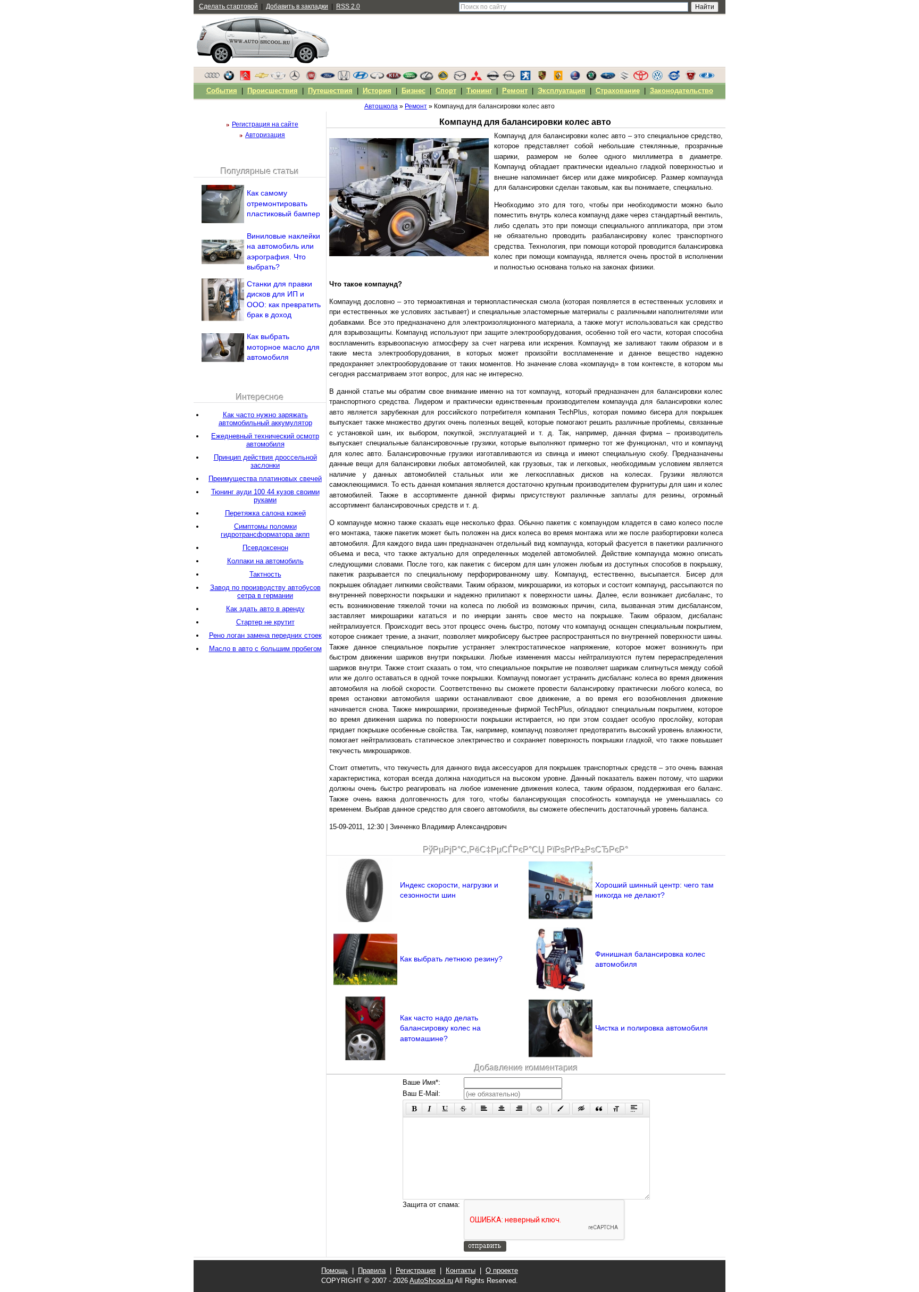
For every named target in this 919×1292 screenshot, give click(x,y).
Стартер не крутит (265, 622)
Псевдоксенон (265, 548)
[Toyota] (640, 78)
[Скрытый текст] (581, 1108)
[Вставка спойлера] (634, 1108)
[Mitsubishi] (476, 78)
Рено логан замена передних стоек (265, 635)
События (221, 91)
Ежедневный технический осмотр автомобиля (265, 440)
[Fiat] (311, 78)
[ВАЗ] (706, 78)
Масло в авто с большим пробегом (265, 649)
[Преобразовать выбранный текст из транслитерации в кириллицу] (616, 1108)
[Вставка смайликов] (540, 1108)
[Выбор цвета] (561, 1108)
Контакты (460, 1270)
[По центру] (501, 1108)
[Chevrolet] (261, 78)
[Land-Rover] (410, 78)
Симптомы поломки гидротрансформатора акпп (265, 530)
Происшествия (272, 91)
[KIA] (393, 78)
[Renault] (558, 78)
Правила (372, 1270)
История (377, 91)
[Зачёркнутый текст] (463, 1108)
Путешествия (330, 91)
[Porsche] (541, 78)
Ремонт (515, 91)
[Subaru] (607, 78)
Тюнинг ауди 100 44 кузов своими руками (265, 496)
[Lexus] (426, 78)
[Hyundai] (360, 78)
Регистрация (416, 1270)
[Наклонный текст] (429, 1108)
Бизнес (413, 91)
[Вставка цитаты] (599, 1108)
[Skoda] (591, 78)
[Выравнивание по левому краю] (484, 1108)
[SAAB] (574, 78)
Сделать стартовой (228, 6)
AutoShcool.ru (431, 1281)
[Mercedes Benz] (294, 78)
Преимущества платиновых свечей (265, 479)
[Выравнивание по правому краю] (519, 1108)
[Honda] (344, 78)
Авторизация (265, 135)
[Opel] (509, 78)
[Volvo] (673, 78)
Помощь (334, 1270)
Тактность (265, 574)
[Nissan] (492, 78)
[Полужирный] (414, 1108)
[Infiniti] (377, 78)
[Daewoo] (278, 78)
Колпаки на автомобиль (265, 561)
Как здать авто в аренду (265, 609)
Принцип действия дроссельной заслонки (265, 461)
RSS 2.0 (348, 6)
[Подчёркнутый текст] (446, 1108)
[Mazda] (459, 78)
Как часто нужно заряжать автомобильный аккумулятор (265, 419)
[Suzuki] (624, 78)
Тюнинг (479, 91)
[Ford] (327, 78)
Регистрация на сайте (265, 124)
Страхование (618, 91)
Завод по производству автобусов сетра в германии (265, 591)
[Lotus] (443, 78)
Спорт (446, 91)
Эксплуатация (562, 91)
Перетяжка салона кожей (265, 513)
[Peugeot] (525, 78)
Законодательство (681, 91)
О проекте (502, 1270)
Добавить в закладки (297, 6)
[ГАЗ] (690, 78)
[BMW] (228, 78)
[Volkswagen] (657, 78)
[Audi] (212, 78)
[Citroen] (245, 78)
